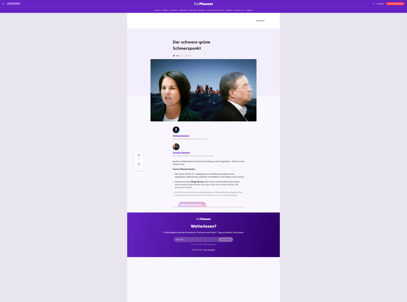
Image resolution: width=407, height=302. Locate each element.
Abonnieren (260, 21)
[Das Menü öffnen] (3, 3)
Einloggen (380, 4)
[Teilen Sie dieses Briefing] (139, 155)
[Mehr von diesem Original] (203, 21)
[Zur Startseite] (203, 3)
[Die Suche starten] (374, 4)
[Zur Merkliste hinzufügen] (139, 164)
